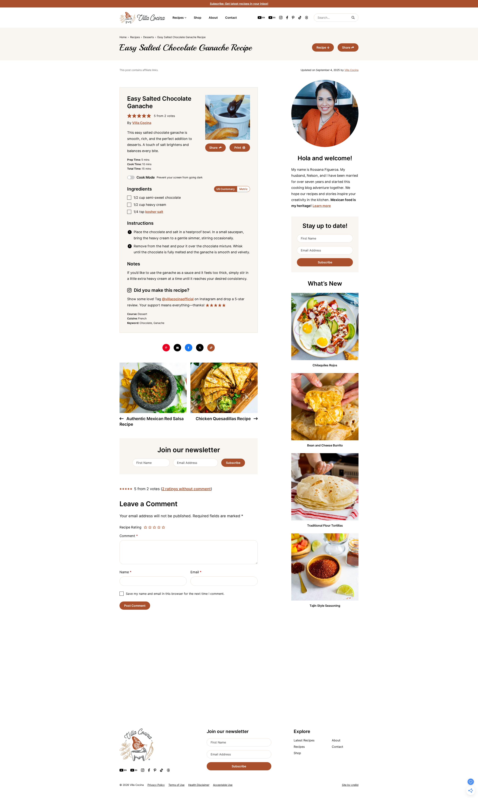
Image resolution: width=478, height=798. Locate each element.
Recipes (178, 17)
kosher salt (154, 212)
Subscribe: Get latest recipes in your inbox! (239, 3)
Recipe (321, 47)
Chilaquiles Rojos (325, 365)
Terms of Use (176, 784)
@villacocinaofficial (178, 299)
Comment (129, 536)
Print (237, 147)
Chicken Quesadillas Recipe (224, 418)
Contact (231, 17)
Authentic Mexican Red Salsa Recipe (152, 421)
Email (195, 572)
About (213, 17)
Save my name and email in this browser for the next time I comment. (175, 594)
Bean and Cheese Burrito (325, 445)
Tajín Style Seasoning (325, 605)
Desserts (148, 37)
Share (346, 47)
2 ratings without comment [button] (186, 489)
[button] (129, 116)
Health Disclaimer (198, 784)
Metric (243, 189)
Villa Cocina (351, 70)
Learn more (322, 206)
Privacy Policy (156, 784)
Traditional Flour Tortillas (325, 525)
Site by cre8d (350, 784)
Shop (197, 17)
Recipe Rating (130, 527)
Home (123, 37)
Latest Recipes (304, 740)
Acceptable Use (222, 784)
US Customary (225, 189)
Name (125, 572)
